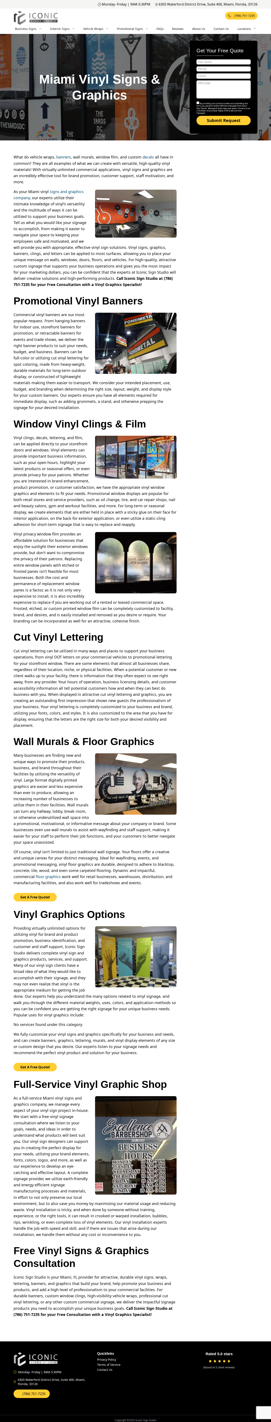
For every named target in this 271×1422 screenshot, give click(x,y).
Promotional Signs (130, 29)
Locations (244, 29)
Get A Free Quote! (35, 897)
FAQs (160, 29)
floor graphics (48, 876)
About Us (198, 29)
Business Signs (25, 29)
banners (63, 157)
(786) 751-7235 (244, 16)
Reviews (178, 29)
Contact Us (221, 29)
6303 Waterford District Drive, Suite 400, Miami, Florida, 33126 (208, 4)
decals (148, 157)
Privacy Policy (106, 1360)
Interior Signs (60, 29)
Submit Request (224, 120)
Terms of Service (108, 1365)
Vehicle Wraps (93, 29)
